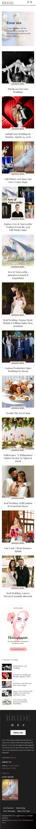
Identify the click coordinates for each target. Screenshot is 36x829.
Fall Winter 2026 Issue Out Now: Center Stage (18, 180)
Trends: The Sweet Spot (18, 413)
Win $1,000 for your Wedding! (18, 90)
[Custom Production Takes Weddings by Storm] (18, 346)
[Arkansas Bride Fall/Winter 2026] (10, 789)
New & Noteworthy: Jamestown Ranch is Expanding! (18, 274)
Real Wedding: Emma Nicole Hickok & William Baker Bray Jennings (18, 322)
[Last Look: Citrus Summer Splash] (18, 527)
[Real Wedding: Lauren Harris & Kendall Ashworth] (18, 572)
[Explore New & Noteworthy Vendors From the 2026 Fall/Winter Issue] (18, 202)
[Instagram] (12, 725)
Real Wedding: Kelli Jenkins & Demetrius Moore (18, 505)
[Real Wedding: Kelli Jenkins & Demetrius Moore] (18, 482)
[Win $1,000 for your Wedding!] (18, 67)
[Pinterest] (23, 725)
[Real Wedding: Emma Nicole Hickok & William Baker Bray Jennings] (18, 298)
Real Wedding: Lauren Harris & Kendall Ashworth (18, 595)
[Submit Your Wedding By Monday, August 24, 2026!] (18, 112)
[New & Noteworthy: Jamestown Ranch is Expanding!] (18, 250)
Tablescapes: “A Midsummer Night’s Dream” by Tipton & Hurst (18, 458)
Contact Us (5, 773)
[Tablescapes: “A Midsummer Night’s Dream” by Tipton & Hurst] (18, 433)
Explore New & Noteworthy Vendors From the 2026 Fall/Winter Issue (18, 226)
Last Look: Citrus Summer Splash (18, 550)
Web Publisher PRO (15, 820)
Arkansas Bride (17, 84)
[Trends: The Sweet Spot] (18, 391)
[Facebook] (18, 725)
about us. (13, 757)
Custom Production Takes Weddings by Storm (18, 370)
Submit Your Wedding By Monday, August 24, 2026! (18, 135)
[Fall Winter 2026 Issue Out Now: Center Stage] (18, 157)
